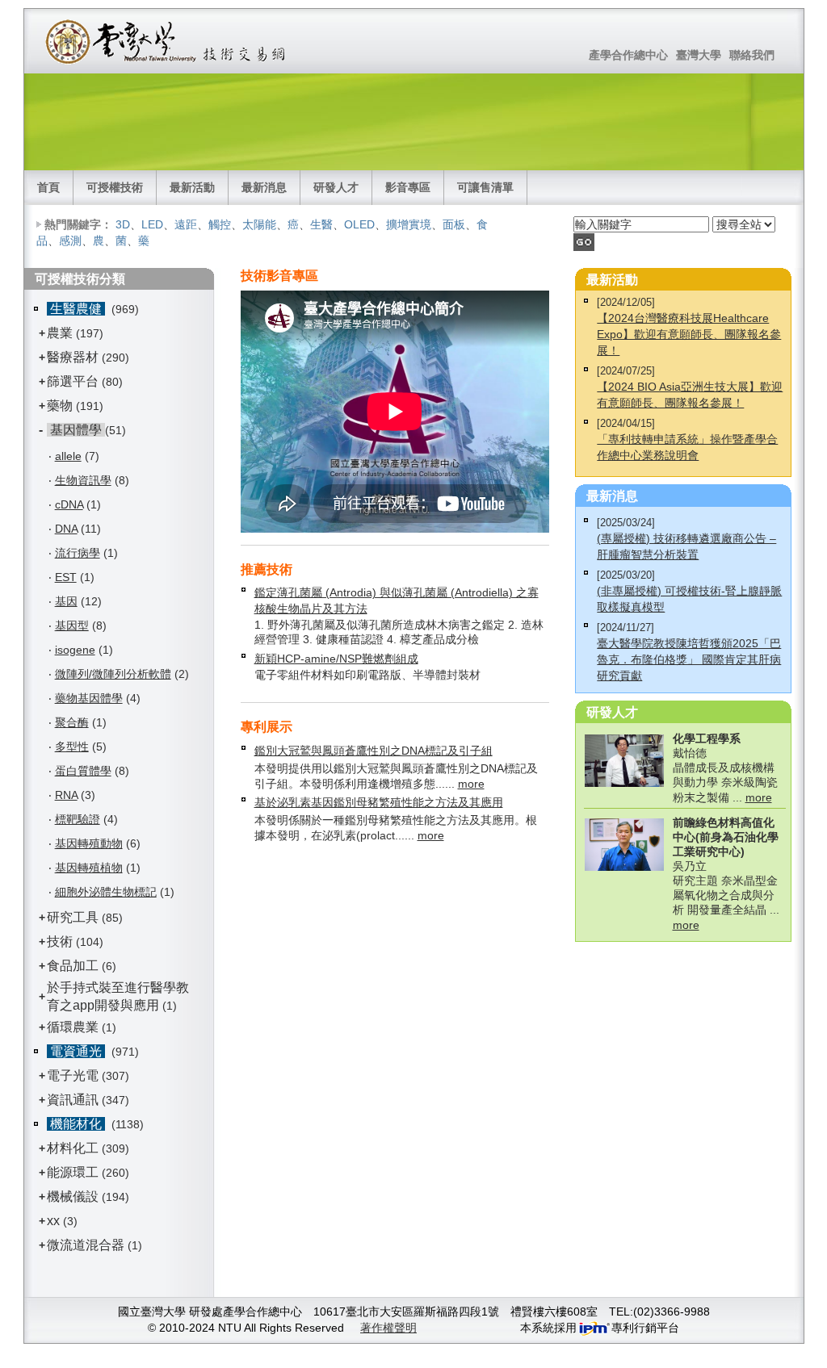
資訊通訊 (73, 1100)
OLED (359, 224)
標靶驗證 (77, 819)
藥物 (60, 405)
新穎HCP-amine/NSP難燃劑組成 (336, 658)
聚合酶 (72, 722)
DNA (66, 528)
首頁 (48, 187)
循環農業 (73, 1027)
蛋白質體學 (83, 770)
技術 (60, 941)
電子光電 (73, 1075)
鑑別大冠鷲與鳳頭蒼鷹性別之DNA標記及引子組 (373, 750)
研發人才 (336, 187)
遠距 (185, 224)
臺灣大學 (698, 54)
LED (152, 224)
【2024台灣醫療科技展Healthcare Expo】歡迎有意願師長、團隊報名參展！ (689, 334)
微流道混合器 (85, 1245)
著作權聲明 (388, 1327)
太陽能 (259, 224)
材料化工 (73, 1148)
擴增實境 (408, 224)
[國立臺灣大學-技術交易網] (166, 41)
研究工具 (73, 917)
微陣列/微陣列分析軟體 (113, 673)
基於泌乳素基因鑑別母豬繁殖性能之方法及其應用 (378, 802)
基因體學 (76, 430)
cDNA (69, 504)
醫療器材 (74, 357)
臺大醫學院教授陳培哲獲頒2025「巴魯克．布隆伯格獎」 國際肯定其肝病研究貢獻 (689, 659)
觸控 (219, 224)
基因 (66, 601)
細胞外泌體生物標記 (106, 891)
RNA (66, 795)
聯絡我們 (752, 54)
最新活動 (192, 187)
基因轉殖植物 (89, 867)
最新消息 (264, 187)
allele (68, 456)
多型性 (72, 746)
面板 (454, 224)
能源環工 (73, 1172)
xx (53, 1221)
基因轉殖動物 (89, 843)
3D (122, 224)
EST (66, 577)
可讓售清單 (485, 187)
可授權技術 (114, 187)
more (471, 783)
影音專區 (407, 187)
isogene (75, 649)
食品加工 (73, 966)
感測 (70, 240)
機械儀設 (73, 1196)
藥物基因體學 (89, 698)
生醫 (321, 224)
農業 (60, 333)
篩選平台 (73, 381)
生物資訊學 (83, 480)
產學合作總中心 (628, 54)
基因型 (72, 625)
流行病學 (77, 552)
